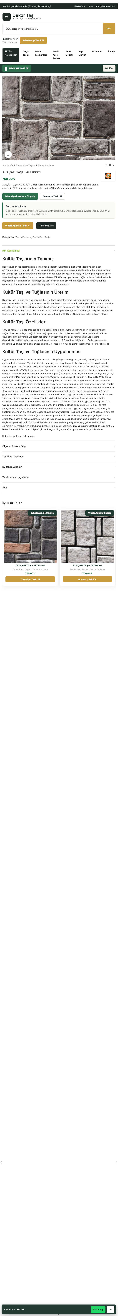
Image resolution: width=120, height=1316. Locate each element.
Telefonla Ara (46, 225)
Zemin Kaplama (46, 165)
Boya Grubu (69, 53)
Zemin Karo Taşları (56, 55)
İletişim (112, 51)
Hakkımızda (79, 6)
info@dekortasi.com (105, 6)
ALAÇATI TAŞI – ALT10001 (30, 565)
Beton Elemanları (41, 53)
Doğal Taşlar (26, 53)
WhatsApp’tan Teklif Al (17, 225)
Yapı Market (82, 53)
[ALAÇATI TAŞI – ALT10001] (30, 536)
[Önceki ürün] (106, 165)
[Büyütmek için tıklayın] (8, 154)
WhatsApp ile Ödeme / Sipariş (20, 196)
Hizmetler (97, 51)
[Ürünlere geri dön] (110, 165)
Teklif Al (109, 68)
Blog (90, 6)
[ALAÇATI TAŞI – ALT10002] (87, 536)
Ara (109, 28)
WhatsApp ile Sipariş (42, 513)
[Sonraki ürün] (113, 165)
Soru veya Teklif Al (52, 196)
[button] (116, 1162)
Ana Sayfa (7, 165)
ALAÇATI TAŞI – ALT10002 (87, 565)
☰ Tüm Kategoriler (11, 53)
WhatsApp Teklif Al (33, 40)
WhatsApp (98, 1309)
